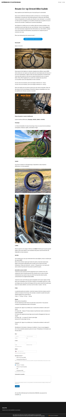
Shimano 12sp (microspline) (21, 366)
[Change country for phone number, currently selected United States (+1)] (16, 351)
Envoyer (17, 386)
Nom (27, 338)
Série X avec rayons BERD (21, 357)
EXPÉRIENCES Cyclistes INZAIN (11, 2)
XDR (17, 368)
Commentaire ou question (20, 374)
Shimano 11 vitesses (20, 364)
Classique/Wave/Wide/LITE (21, 359)
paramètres (43, 415)
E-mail (16, 344)
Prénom (16, 338)
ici (20, 394)
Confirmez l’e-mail (29, 344)
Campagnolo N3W (19, 370)
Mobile (16, 349)
